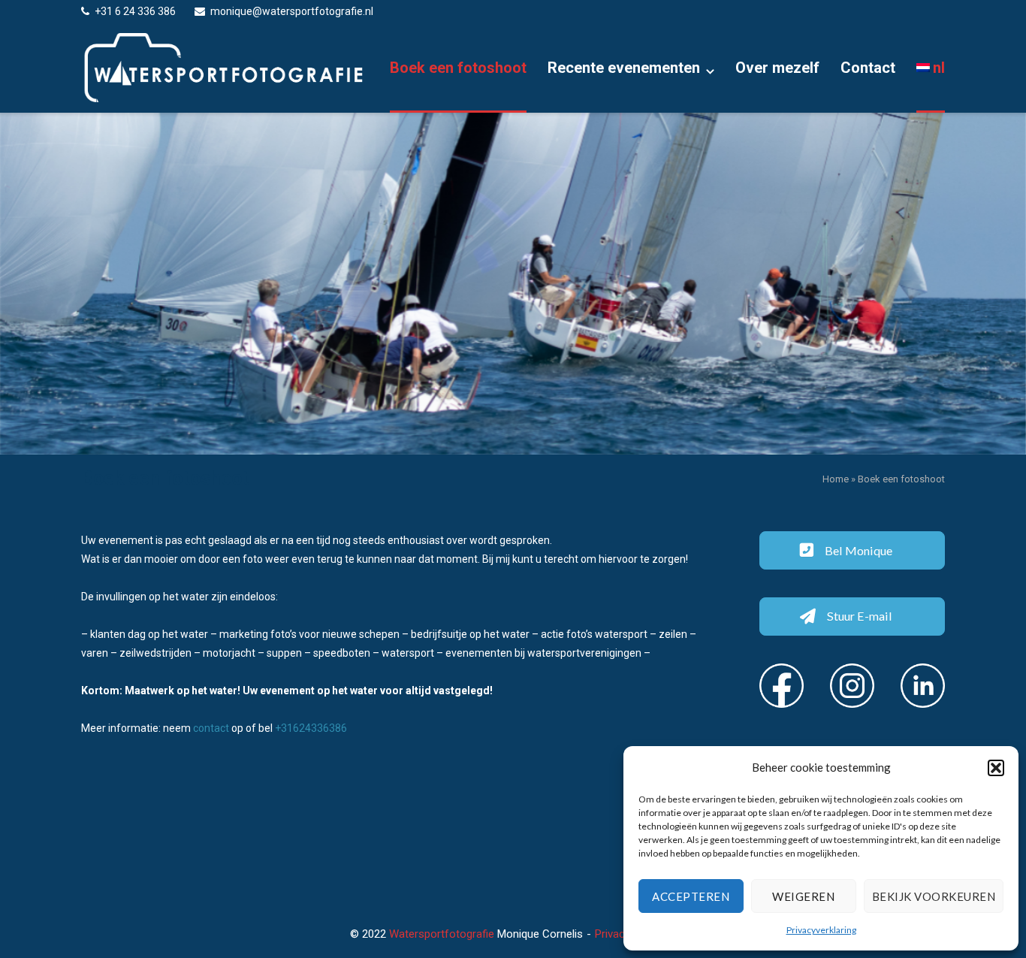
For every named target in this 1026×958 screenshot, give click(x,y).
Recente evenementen (624, 68)
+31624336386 (311, 728)
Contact (867, 68)
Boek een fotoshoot (458, 68)
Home (835, 479)
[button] (995, 767)
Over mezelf (777, 68)
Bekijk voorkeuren (934, 896)
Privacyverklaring (821, 929)
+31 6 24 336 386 (135, 11)
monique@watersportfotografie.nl (291, 11)
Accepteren (690, 896)
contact (211, 728)
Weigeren (803, 896)
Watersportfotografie (441, 934)
